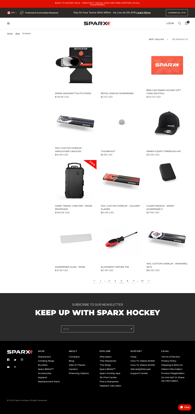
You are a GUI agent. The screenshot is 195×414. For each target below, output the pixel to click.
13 (142, 281)
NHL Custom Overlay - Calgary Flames (120, 207)
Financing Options (79, 373)
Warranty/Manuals (140, 369)
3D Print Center (108, 377)
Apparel (42, 377)
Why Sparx (105, 356)
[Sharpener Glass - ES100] (75, 238)
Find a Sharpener (109, 381)
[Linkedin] (17, 367)
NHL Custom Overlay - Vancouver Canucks (69, 150)
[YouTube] (10, 367)
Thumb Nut (108, 151)
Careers (73, 369)
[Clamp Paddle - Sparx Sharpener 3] (167, 173)
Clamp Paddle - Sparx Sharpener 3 (160, 207)
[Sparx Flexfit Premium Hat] (167, 123)
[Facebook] (10, 359)
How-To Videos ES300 (142, 360)
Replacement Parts (49, 381)
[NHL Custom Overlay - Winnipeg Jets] (167, 238)
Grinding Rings (46, 360)
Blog (71, 360)
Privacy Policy (168, 360)
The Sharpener (108, 360)
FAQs (133, 356)
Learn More (143, 12)
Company (74, 356)
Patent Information (171, 369)
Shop (17, 33)
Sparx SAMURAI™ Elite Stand (73, 93)
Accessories (44, 373)
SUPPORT (136, 351)
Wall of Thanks (77, 365)
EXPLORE (105, 351)
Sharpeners (44, 356)
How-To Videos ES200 (142, 365)
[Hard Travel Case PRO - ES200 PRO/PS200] (75, 180)
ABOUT (73, 351)
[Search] (179, 23)
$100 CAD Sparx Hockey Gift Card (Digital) (163, 92)
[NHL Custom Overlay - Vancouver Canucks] (75, 123)
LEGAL (165, 351)
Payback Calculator (110, 385)
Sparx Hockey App (110, 373)
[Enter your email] (131, 328)
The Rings (105, 365)
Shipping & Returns (172, 365)
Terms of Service (170, 356)
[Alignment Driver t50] (121, 238)
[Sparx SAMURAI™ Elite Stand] (75, 65)
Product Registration (172, 373)
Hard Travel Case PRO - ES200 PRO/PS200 (73, 207)
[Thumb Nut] (121, 123)
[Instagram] (24, 359)
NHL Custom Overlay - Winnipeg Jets (166, 265)
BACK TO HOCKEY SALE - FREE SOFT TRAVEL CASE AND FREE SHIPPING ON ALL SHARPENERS (97, 4)
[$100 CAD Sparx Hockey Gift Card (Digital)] (167, 65)
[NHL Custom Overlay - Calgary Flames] (121, 180)
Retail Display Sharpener (117, 93)
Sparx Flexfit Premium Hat (163, 151)
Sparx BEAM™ (46, 369)
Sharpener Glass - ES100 (70, 267)
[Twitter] (17, 360)
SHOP (41, 351)
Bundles (43, 365)
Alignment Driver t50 (115, 267)
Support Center (139, 373)
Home (10, 33)
